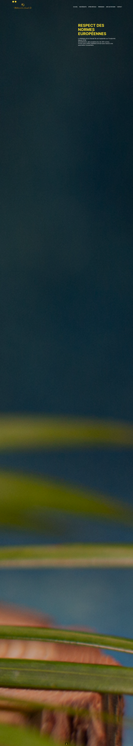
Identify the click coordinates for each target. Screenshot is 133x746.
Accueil (75, 6)
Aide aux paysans (110, 6)
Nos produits (83, 6)
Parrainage (101, 6)
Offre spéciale (92, 6)
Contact (119, 6)
